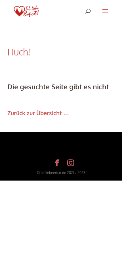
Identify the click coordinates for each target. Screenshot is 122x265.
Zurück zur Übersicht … (38, 113)
